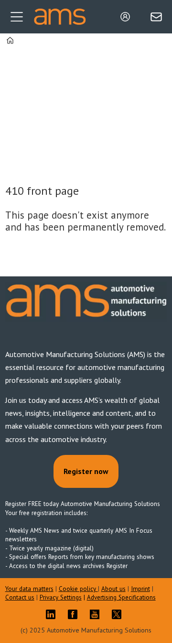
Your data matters (29, 589)
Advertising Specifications (121, 597)
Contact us (19, 597)
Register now (86, 471)
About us (113, 589)
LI (53, 614)
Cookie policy (78, 589)
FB (75, 614)
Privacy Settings (61, 597)
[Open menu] (17, 16)
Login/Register (127, 16)
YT (97, 614)
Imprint (140, 589)
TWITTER (119, 614)
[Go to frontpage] (59, 17)
